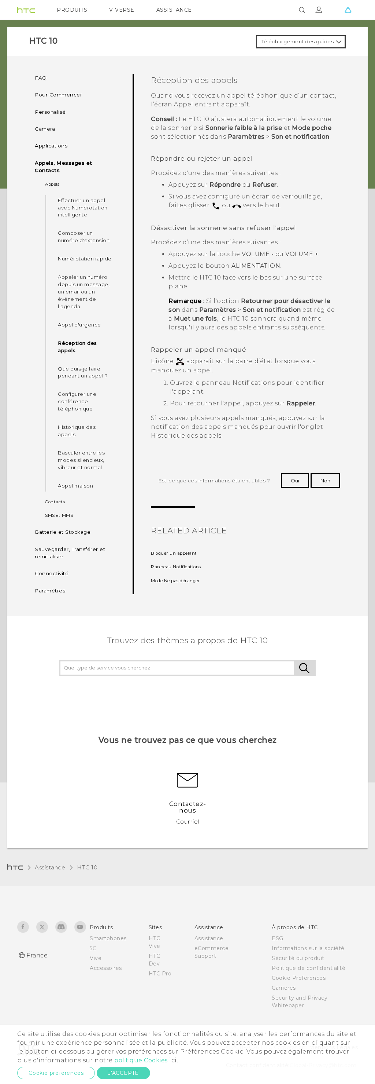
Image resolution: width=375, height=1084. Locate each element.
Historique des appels (77, 430)
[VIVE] (348, 10)
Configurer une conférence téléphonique (77, 401)
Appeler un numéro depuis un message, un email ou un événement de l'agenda (83, 291)
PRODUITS (72, 10)
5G (93, 948)
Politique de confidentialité (308, 968)
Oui (295, 480)
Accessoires (106, 968)
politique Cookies (141, 1060)
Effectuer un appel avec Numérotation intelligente (83, 207)
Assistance (50, 867)
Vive (95, 958)
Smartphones (108, 938)
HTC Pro (160, 973)
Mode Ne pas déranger (175, 580)
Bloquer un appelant (174, 553)
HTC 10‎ (87, 867)
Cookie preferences (56, 1073)
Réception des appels (77, 346)
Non (325, 480)
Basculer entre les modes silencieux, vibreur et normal (81, 460)
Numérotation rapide (85, 259)
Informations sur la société (308, 948)
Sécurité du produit (298, 958)
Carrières (284, 988)
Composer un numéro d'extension (83, 236)
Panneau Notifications (176, 566)
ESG (277, 938)
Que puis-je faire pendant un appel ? (83, 372)
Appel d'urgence (79, 325)
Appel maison (75, 486)
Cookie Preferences (299, 978)
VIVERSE (121, 10)
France (37, 955)
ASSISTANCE (174, 10)
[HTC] (26, 10)
